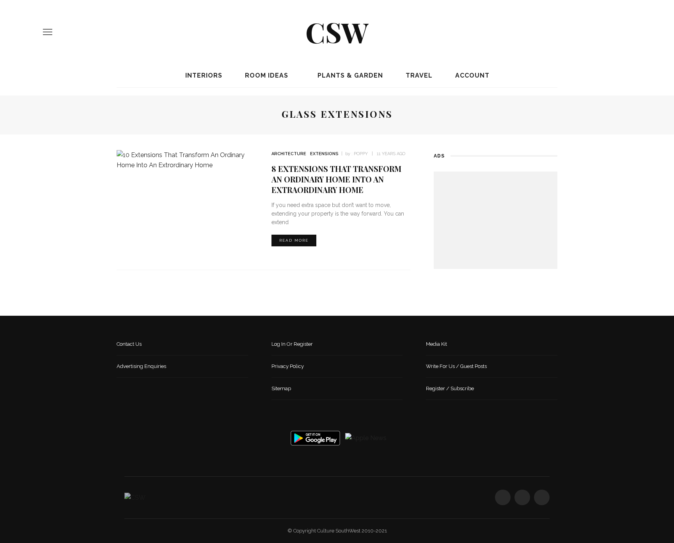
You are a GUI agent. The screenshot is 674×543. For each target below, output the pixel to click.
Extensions (324, 153)
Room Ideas (265, 75)
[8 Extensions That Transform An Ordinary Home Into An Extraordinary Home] (186, 159)
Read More (294, 240)
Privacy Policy (287, 366)
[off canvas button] (47, 32)
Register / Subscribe (450, 388)
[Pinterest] (628, 32)
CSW (337, 31)
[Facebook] (601, 32)
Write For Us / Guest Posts (456, 366)
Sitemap (281, 388)
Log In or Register (292, 344)
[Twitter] (615, 32)
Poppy (361, 153)
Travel (418, 75)
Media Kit (436, 344)
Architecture (288, 153)
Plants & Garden (349, 75)
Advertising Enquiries (141, 366)
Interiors (202, 75)
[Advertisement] (495, 220)
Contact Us (129, 344)
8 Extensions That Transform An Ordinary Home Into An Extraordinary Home (336, 179)
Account (471, 75)
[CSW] (134, 497)
